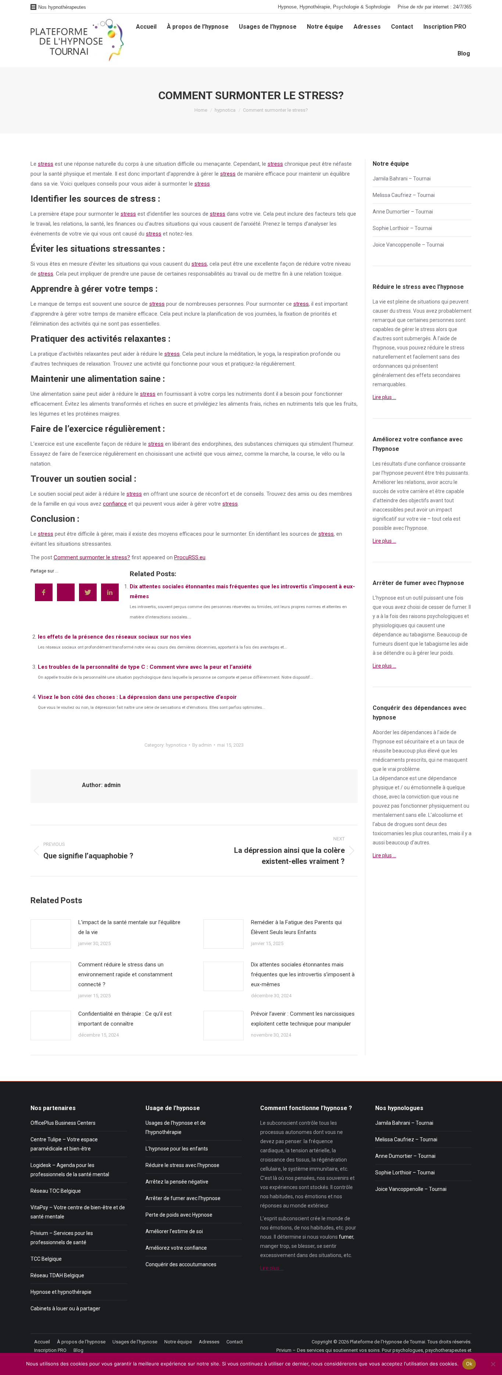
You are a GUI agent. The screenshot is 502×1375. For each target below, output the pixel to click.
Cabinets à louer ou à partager (65, 1308)
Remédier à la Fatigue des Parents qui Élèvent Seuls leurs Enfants (296, 927)
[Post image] (51, 934)
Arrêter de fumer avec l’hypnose (183, 1198)
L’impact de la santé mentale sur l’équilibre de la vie (129, 927)
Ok (469, 1364)
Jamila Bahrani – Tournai (402, 179)
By (202, 745)
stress (45, 164)
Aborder (382, 732)
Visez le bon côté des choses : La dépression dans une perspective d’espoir (137, 697)
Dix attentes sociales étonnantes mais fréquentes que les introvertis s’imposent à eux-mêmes (303, 974)
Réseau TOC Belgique (56, 1191)
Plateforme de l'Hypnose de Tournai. (388, 1342)
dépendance (387, 635)
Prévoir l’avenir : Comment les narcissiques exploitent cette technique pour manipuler (303, 1018)
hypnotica (176, 745)
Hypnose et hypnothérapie (61, 1292)
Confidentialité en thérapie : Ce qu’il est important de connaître (125, 1018)
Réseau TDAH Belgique (57, 1275)
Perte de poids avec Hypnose (179, 1215)
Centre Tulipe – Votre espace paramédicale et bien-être (64, 1144)
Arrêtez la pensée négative (177, 1182)
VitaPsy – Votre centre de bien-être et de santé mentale (78, 1212)
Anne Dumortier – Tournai (403, 212)
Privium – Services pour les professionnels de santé (62, 1237)
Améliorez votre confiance (176, 1248)
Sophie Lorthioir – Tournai (402, 228)
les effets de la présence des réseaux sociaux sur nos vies (114, 636)
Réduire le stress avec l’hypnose (182, 1165)
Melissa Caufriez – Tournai (404, 195)
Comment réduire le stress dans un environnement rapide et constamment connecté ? (125, 974)
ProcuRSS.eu (189, 557)
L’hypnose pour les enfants (177, 1149)
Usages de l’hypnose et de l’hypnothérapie (176, 1127)
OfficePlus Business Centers (63, 1123)
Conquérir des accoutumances (181, 1264)
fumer (459, 607)
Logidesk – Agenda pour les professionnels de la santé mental (70, 1169)
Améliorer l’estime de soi (174, 1231)
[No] (492, 1364)
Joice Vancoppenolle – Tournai (408, 245)
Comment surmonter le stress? (92, 557)
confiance (115, 503)
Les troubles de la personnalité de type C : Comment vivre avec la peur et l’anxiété (145, 667)
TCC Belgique (46, 1259)
